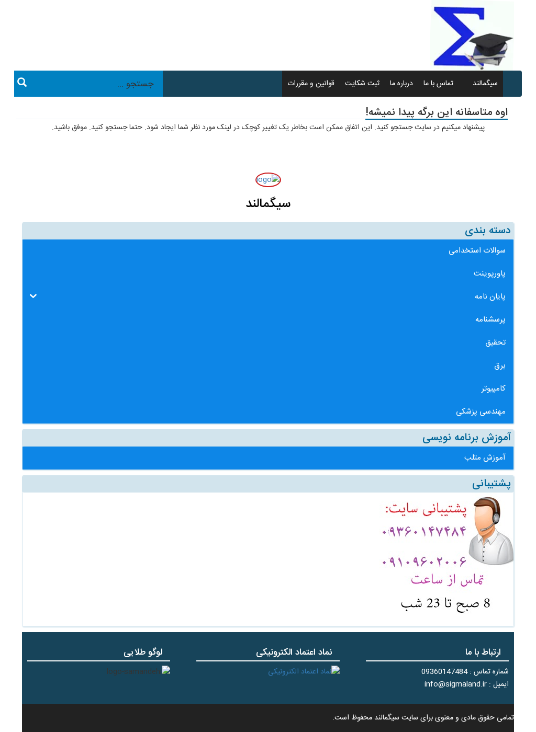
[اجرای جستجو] (22, 84)
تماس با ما (438, 83)
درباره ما (401, 83)
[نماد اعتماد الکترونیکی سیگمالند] (304, 672)
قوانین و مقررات (310, 83)
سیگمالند (485, 83)
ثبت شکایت (362, 83)
